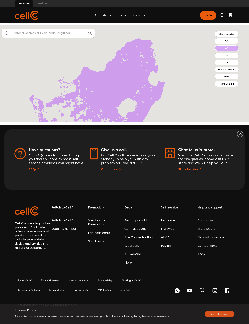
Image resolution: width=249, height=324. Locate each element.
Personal (24, 3)
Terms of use (56, 289)
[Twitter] (203, 291)
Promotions (96, 207)
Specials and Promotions (97, 222)
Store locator (188, 169)
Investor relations (78, 280)
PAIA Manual (104, 289)
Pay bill (166, 246)
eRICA (165, 237)
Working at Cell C (131, 280)
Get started (101, 15)
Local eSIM (131, 246)
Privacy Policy (80, 289)
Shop (120, 15)
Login (208, 15)
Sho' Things (96, 241)
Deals (128, 207)
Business (43, 3)
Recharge (168, 220)
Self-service (169, 207)
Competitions (207, 246)
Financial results (50, 280)
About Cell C (25, 280)
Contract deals (135, 229)
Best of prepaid (135, 220)
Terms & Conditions (29, 289)
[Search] (222, 15)
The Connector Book (139, 237)
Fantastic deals (99, 233)
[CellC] (27, 15)
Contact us (109, 169)
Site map (125, 289)
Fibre (128, 263)
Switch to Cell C (62, 207)
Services (137, 15)
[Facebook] (228, 291)
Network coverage (211, 237)
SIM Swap (167, 229)
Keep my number (63, 229)
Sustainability (105, 280)
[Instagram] (215, 291)
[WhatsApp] (178, 291)
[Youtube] (190, 291)
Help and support (210, 207)
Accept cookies (219, 314)
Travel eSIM (132, 254)
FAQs (32, 169)
